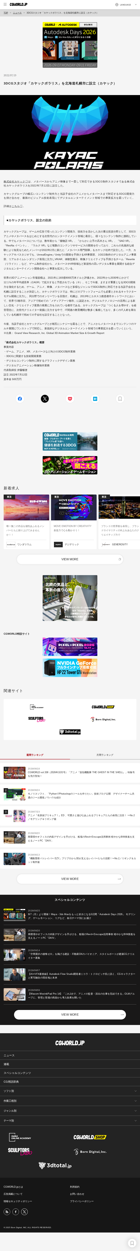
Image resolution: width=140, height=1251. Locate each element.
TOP (6, 13)
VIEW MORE (69, 559)
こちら (16, 206)
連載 (6, 1064)
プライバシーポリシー (82, 1201)
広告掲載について (13, 1194)
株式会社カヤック (14, 181)
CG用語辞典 (11, 1081)
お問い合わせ (77, 1194)
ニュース (17, 13)
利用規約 (74, 1186)
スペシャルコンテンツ (17, 1072)
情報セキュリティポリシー (18, 1201)
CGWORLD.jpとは (13, 1186)
